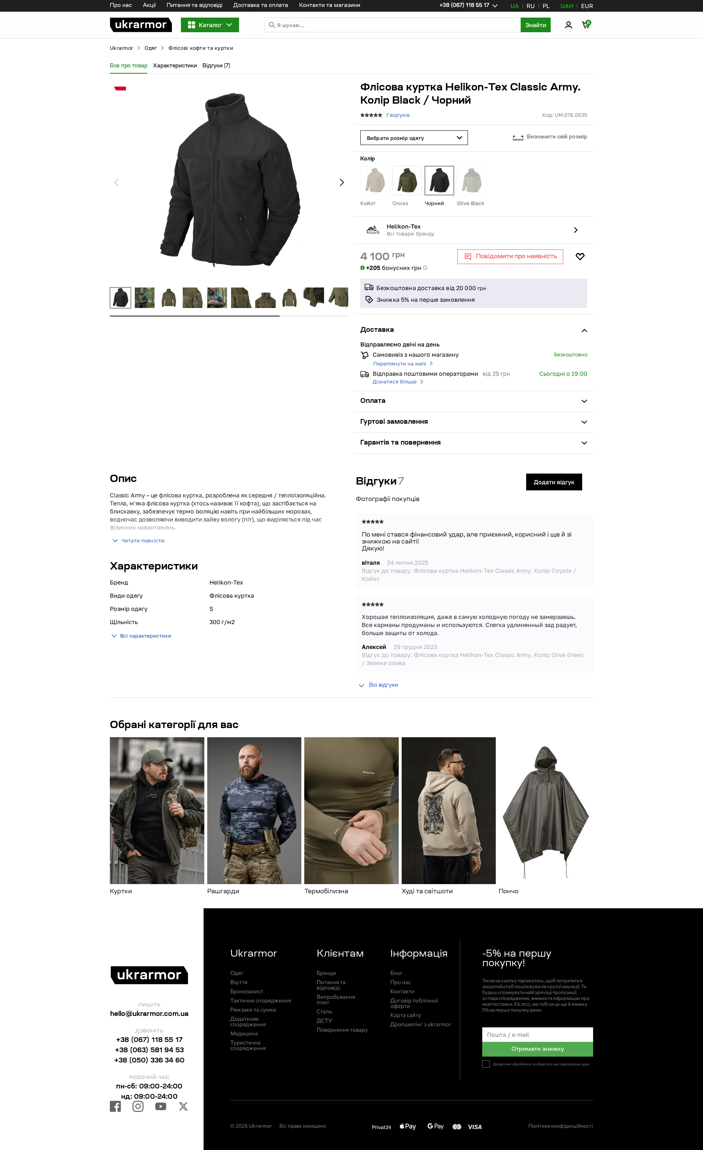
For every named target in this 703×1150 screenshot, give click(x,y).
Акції (149, 5)
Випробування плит (336, 999)
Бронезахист (246, 991)
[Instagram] (138, 1107)
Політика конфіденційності (560, 1126)
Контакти (402, 991)
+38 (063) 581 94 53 (149, 1050)
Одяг (151, 48)
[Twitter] (183, 1107)
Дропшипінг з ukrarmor (420, 1024)
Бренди (326, 973)
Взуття (239, 982)
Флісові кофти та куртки (200, 48)
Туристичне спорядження (248, 1045)
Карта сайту (405, 1015)
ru (531, 6)
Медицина (244, 1033)
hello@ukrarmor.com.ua (149, 1014)
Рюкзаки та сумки (253, 1009)
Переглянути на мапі (399, 363)
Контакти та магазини (329, 5)
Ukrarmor (121, 48)
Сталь (324, 1011)
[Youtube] (160, 1107)
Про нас (121, 5)
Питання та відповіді (194, 5)
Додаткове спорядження (248, 1021)
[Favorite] (580, 256)
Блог (396, 973)
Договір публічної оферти (414, 1003)
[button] (141, 25)
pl (546, 6)
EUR (587, 6)
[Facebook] (115, 1107)
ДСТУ (324, 1020)
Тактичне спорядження (260, 1000)
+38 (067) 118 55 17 (149, 1040)
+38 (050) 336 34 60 (149, 1061)
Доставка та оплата (260, 5)
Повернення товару (342, 1029)
